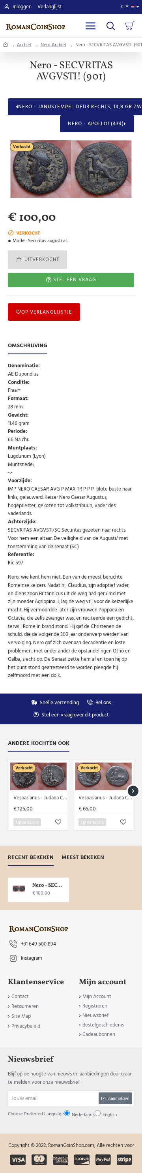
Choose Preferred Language (61, 590)
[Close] (111, 515)
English (74, 609)
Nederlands (54, 609)
